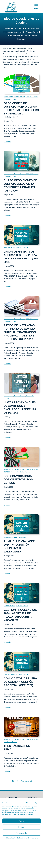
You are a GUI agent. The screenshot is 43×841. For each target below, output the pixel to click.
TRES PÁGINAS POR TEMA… (17, 747)
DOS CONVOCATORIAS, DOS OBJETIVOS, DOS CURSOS (19, 479)
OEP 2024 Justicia (22, 247)
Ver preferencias (21, 833)
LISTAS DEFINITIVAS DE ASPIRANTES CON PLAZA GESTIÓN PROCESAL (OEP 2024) (21, 256)
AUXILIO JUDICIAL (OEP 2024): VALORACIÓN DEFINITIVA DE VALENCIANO (19, 546)
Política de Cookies (10, 838)
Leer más (7, 142)
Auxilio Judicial (8, 97)
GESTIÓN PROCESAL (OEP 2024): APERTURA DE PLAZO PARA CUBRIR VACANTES (21, 615)
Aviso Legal (34, 838)
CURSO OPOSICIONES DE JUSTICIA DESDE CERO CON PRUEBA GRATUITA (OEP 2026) (20, 185)
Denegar (21, 827)
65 (17, 781)
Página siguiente (27, 781)
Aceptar (21, 821)
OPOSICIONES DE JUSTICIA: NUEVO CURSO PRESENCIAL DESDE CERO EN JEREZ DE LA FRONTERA (21, 110)
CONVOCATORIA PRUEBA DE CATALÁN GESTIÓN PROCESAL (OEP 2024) (20, 682)
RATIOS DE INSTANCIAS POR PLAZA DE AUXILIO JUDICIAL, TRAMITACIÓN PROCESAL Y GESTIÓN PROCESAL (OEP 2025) (20, 332)
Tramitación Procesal (10, 99)
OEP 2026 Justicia (32, 97)
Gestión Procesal (19, 97)
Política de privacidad (23, 838)
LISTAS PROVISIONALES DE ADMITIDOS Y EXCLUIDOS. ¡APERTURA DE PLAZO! (20, 407)
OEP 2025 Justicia (32, 319)
